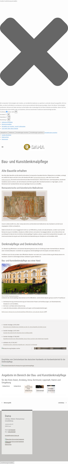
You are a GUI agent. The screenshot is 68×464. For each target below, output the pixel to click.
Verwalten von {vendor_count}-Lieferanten (13, 126)
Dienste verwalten (7, 124)
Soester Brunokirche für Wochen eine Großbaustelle (17, 333)
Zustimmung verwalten (7, 462)
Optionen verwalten (7, 122)
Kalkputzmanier (6, 179)
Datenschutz (5, 137)
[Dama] (34, 147)
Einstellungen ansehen (22, 132)
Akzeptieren (4, 132)
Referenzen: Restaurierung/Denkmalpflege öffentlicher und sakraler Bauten (23, 312)
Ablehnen (11, 132)
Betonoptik (7, 403)
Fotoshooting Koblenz (13, 296)
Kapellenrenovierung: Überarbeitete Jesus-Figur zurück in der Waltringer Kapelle (25, 338)
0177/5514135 (11, 430)
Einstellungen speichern (37, 132)
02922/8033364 (11, 432)
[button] (34, 52)
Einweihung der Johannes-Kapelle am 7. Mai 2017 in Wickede (20, 344)
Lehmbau (61, 403)
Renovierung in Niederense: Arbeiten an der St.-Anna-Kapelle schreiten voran (24, 327)
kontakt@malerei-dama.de (12, 435)
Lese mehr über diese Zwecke (10, 128)
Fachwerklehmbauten (39, 177)
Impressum (5, 139)
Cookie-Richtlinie (6, 135)
